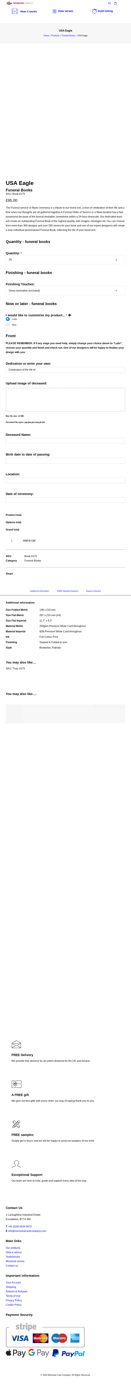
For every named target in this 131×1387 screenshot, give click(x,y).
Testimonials (13, 1256)
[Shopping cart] (114, 3)
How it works (28, 11)
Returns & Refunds (16, 1291)
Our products (13, 1248)
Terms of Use (13, 1296)
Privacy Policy (14, 1300)
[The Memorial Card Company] (23, 3)
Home (46, 35)
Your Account (13, 1282)
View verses (65, 11)
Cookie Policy (14, 1304)
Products (55, 35)
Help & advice (14, 1252)
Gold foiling (105, 11)
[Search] (108, 3)
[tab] (39, 592)
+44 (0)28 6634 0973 (20, 1226)
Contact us (12, 1265)
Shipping (11, 1287)
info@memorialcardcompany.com (27, 1231)
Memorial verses (15, 1261)
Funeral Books (68, 35)
